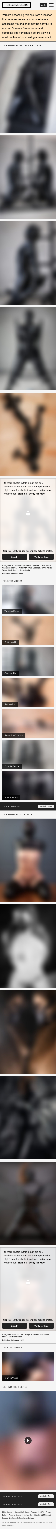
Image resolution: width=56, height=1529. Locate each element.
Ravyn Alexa (46, 567)
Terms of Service (15, 1515)
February (15, 1340)
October (14, 573)
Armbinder (44, 1334)
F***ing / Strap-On (24, 1334)
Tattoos (36, 1334)
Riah (10, 570)
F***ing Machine (19, 565)
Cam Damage (34, 567)
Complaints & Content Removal (26, 1512)
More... (14, 567)
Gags (28, 565)
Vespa (4, 570)
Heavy (16, 570)
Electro (49, 565)
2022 (21, 573)
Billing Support (7, 1512)
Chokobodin (25, 570)
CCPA (41, 1512)
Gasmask (6, 567)
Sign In (22, 493)
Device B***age (38, 565)
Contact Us (27, 1515)
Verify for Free (37, 493)
